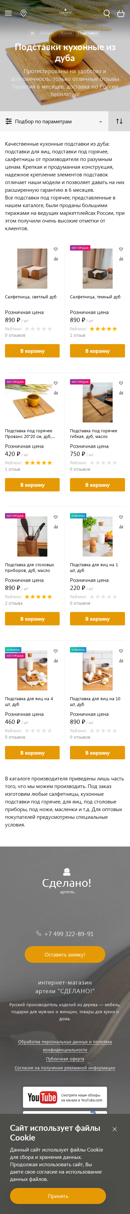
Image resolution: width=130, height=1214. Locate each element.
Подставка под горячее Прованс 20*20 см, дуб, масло (28, 433)
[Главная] (32, 33)
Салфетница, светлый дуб (31, 296)
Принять (58, 1195)
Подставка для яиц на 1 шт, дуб (94, 567)
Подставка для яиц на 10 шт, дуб (95, 701)
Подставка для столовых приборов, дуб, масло (29, 567)
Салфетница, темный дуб (95, 296)
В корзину (32, 350)
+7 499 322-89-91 (69, 933)
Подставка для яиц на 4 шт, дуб (29, 701)
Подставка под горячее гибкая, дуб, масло (93, 433)
